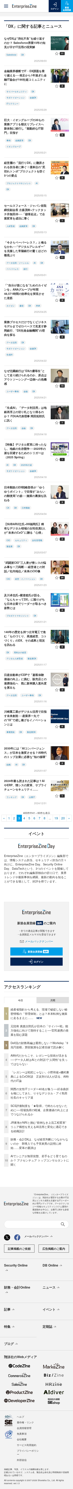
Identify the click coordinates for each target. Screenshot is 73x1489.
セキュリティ (21, 540)
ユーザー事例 (12, 391)
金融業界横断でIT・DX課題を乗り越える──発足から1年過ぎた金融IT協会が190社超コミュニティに (25, 77)
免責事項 (22, 1433)
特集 (7, 1326)
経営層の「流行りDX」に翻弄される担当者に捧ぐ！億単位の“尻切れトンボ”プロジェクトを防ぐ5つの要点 (24, 169)
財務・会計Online (17, 1287)
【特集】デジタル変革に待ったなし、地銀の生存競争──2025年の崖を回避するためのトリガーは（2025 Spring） (25, 450)
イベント (49, 1309)
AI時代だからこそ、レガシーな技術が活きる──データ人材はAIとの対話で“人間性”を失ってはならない (39, 1059)
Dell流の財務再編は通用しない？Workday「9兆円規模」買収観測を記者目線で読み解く (39, 1045)
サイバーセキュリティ (16, 91)
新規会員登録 (38, 951)
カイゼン (10, 305)
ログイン (38, 961)
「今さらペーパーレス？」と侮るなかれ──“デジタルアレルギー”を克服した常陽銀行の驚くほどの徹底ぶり (25, 248)
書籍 (21, 305)
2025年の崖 (26, 465)
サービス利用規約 (26, 1445)
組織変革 (19, 140)
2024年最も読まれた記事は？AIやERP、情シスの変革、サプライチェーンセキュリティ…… (25, 785)
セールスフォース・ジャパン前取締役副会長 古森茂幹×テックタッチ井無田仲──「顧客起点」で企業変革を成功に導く (25, 211)
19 (56, 818)
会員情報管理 (24, 1428)
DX (22, 54)
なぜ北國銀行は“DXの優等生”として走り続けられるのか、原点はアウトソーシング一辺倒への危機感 (25, 377)
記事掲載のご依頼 (19, 1249)
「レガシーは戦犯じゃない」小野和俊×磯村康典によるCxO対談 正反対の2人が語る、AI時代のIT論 (40, 1076)
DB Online (50, 1265)
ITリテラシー (12, 103)
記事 (7, 1309)
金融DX (33, 97)
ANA (38, 305)
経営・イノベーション (25, 578)
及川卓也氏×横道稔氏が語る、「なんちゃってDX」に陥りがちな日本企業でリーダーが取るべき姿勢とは (25, 601)
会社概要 (22, 1439)
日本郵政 (26, 507)
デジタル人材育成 (14, 658)
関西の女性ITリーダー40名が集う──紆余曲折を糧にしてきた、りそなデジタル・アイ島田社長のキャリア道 (40, 1093)
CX (7, 507)
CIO (8, 540)
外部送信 (22, 1460)
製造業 (9, 546)
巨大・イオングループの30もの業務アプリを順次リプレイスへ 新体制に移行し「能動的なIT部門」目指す (25, 126)
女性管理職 (37, 540)
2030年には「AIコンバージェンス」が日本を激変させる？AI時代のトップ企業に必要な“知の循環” (25, 752)
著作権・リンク (25, 1422)
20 (63, 818)
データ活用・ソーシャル (17, 262)
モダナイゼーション (15, 97)
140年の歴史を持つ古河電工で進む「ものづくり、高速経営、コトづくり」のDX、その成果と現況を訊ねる (25, 638)
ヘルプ (20, 1416)
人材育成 (10, 226)
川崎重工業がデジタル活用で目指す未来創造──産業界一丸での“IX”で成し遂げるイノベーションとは (25, 717)
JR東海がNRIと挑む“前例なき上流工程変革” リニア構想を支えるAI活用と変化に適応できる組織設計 (40, 1126)
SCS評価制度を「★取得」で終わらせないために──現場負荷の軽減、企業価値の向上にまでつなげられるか (40, 1110)
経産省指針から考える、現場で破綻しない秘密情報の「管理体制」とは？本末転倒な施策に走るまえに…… (39, 1013)
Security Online (16, 1265)
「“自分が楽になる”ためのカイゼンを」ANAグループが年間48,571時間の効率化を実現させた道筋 (25, 291)
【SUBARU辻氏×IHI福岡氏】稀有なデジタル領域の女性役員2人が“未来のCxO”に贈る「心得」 (24, 528)
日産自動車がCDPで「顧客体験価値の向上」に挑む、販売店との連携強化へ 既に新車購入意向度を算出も (25, 681)
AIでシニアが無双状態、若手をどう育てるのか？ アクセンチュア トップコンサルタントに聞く (40, 1160)
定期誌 (47, 1326)
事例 (8, 140)
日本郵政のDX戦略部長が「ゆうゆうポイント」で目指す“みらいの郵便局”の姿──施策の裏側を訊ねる (25, 493)
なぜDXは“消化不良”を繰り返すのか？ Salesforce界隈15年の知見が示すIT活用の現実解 (24, 42)
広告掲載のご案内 (53, 1249)
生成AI (9, 354)
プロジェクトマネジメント (18, 183)
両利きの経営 (20, 652)
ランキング (11, 797)
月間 (52, 1000)
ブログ (9, 1343)
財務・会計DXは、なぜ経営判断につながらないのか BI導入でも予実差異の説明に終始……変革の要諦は (39, 1143)
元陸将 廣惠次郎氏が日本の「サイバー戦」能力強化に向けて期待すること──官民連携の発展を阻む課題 (40, 1030)
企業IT (32, 797)
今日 (20, 1000)
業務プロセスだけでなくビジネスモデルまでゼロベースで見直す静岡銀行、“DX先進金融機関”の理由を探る (25, 328)
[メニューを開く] (6, 6)
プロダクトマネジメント (17, 615)
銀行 (26, 269)
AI (37, 183)
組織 (8, 764)
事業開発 (10, 732)
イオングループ (13, 146)
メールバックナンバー (39, 941)
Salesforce (11, 54)
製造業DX (32, 658)
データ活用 (11, 342)
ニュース (49, 1287)
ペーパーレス (12, 269)
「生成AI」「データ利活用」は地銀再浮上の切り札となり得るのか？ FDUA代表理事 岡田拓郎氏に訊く (25, 414)
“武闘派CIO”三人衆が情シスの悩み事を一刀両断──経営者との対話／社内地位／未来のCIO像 (25, 567)
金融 (26, 391)
